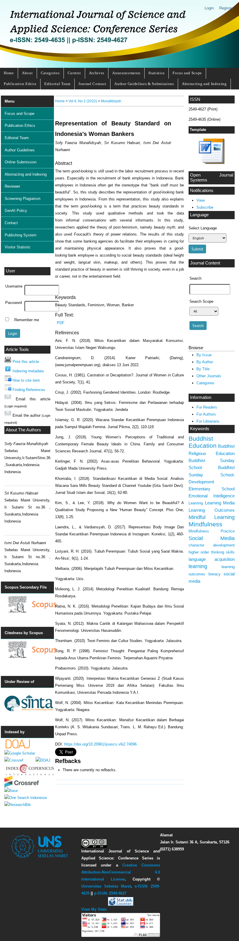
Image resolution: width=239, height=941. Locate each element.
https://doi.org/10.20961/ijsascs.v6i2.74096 (100, 744)
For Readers (206, 407)
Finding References (29, 390)
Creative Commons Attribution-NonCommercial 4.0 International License (120, 872)
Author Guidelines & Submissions (144, 84)
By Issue (204, 355)
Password (13, 303)
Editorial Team (57, 84)
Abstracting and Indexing (204, 84)
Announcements (126, 73)
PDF (60, 323)
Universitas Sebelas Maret (106, 886)
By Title (203, 369)
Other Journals (208, 376)
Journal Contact (92, 84)
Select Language (203, 228)
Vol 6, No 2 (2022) (82, 101)
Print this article (26, 361)
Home (9, 73)
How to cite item (26, 380)
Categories (50, 73)
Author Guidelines (20, 150)
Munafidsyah (111, 101)
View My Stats (94, 909)
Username (13, 286)
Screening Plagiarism (23, 198)
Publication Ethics (20, 84)
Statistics (156, 73)
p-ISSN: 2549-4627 (110, 893)
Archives (96, 73)
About (27, 73)
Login (209, 8)
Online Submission (20, 162)
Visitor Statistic (18, 247)
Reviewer (12, 186)
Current (74, 73)
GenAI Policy (16, 210)
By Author (204, 362)
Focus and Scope (187, 73)
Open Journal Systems (211, 178)
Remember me (26, 320)
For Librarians (207, 421)
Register (226, 8)
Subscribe (204, 207)
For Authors (206, 414)
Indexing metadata (28, 371)
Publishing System (20, 235)
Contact (11, 223)
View (200, 200)
